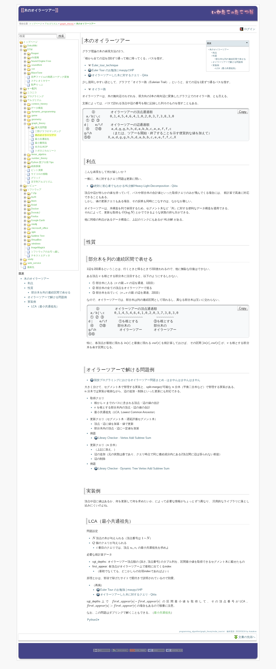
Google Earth (38, 220)
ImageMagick (38, 247)
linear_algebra (38, 154)
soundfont (36, 65)
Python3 (92, 619)
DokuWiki (32, 45)
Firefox (34, 216)
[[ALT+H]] (232, 16)
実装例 (32, 301)
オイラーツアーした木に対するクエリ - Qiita (120, 75)
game (34, 115)
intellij (34, 224)
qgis (33, 232)
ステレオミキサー (40, 80)
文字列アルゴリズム (41, 181)
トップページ (35, 23)
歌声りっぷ (37, 84)
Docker (35, 208)
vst (33, 69)
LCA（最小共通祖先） (45, 306)
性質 (30, 288)
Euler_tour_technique (105, 65)
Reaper (35, 53)
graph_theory (67, 23)
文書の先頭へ (246, 637)
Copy (242, 111)
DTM (29, 49)
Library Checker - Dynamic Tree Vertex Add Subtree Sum (133, 468)
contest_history (39, 103)
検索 (61, 36)
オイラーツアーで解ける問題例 (47, 297)
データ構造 (37, 108)
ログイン (249, 29)
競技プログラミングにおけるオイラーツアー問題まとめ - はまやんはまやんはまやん (147, 380)
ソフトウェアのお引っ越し (45, 251)
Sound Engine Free (41, 61)
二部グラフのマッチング (48, 131)
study (30, 259)
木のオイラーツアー (39, 10)
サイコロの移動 (39, 174)
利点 (30, 283)
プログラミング (35, 96)
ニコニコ (32, 92)
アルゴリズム (51, 23)
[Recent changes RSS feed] (138, 656)
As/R (33, 197)
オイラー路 (99, 89)
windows (36, 243)
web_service (34, 263)
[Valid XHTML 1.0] (174, 656)
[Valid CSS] (156, 656)
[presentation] (128, 212)
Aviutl (34, 204)
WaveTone (36, 72)
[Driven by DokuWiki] (120, 656)
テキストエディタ (40, 255)
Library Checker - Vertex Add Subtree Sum (124, 437)
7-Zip (33, 193)
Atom (33, 201)
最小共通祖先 (42, 139)
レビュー (32, 185)
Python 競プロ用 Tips (42, 162)
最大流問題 (41, 127)
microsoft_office (39, 228)
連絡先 (30, 267)
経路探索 (36, 166)
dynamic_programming (43, 111)
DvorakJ (35, 212)
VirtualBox (36, 239)
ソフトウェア (34, 189)
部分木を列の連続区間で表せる (51, 292)
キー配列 (32, 88)
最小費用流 (41, 143)
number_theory (39, 158)
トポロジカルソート (45, 150)
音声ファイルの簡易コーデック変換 (50, 77)
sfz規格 (35, 57)
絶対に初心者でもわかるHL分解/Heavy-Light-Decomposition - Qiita (135, 185)
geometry (36, 119)
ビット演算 (37, 170)
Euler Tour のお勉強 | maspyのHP (113, 70)
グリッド (36, 177)
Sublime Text (37, 236)
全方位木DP (41, 146)
